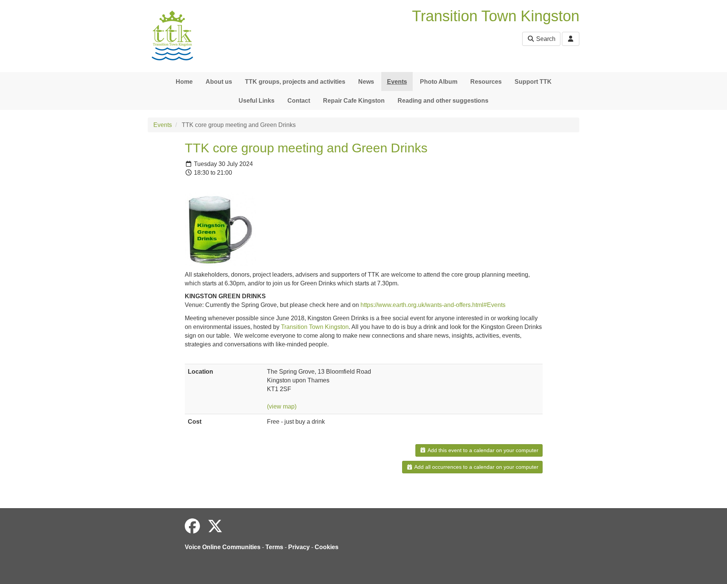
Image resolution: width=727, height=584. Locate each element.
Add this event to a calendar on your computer (482, 450)
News (366, 81)
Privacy (299, 547)
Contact (298, 100)
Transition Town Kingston (315, 327)
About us (219, 81)
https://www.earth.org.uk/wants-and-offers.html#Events (432, 305)
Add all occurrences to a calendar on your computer (475, 467)
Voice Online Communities (223, 547)
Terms (274, 547)
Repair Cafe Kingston (354, 100)
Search (545, 39)
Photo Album (438, 81)
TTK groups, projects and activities (295, 81)
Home (184, 81)
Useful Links (257, 100)
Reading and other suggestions (443, 100)
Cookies (327, 547)
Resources (486, 81)
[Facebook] (192, 526)
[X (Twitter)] (215, 526)
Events (397, 81)
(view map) (281, 406)
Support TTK (533, 81)
